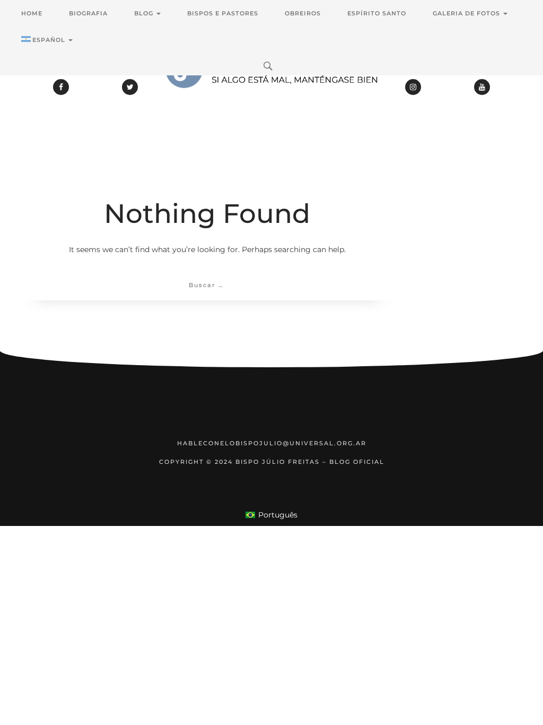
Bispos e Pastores (222, 13)
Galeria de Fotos (467, 13)
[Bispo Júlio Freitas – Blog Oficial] (271, 98)
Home (31, 13)
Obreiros (303, 13)
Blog (144, 13)
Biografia (88, 13)
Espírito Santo (376, 13)
